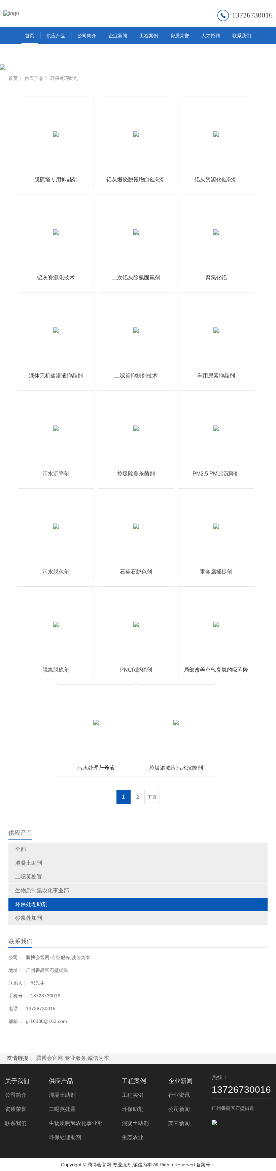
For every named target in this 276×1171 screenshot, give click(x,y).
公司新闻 (179, 1109)
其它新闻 (179, 1123)
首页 (29, 35)
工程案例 (148, 35)
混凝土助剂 (28, 863)
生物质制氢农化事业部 (42, 890)
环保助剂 (132, 1109)
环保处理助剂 (31, 904)
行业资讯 (179, 1095)
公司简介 (86, 35)
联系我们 (241, 35)
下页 (152, 797)
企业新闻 (117, 35)
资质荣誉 (179, 35)
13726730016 (252, 15)
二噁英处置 (28, 877)
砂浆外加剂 (28, 918)
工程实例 (132, 1095)
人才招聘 (210, 35)
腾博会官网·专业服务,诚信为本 (72, 1058)
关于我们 (17, 1081)
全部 (20, 849)
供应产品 (55, 35)
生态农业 (132, 1137)
